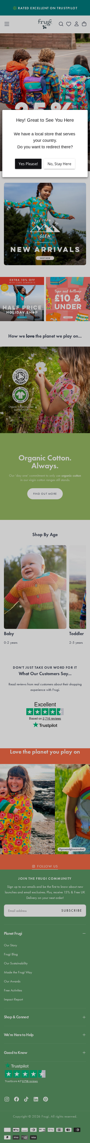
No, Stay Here (59, 163)
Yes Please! (28, 163)
